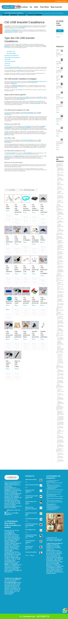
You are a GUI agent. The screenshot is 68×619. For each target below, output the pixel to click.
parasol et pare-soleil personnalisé (60, 296)
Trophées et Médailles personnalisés (59, 450)
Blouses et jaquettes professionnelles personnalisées (61, 412)
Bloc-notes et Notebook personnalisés (60, 174)
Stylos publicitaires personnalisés (59, 386)
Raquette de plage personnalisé (60, 300)
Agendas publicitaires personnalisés (60, 169)
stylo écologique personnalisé (60, 398)
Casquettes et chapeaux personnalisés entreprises (60, 418)
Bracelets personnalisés (59, 233)
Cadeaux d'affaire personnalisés (60, 241)
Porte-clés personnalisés (59, 351)
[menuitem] (8, 7)
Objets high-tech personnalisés (55, 498)
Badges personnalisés (59, 209)
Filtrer (59, 31)
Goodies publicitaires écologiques (60, 270)
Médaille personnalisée (60, 457)
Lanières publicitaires (60, 221)
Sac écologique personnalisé (60, 370)
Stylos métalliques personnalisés (60, 402)
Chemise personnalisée (60, 427)
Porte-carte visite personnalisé (60, 230)
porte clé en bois (60, 354)
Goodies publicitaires (60, 266)
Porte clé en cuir (59, 357)
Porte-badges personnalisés (60, 225)
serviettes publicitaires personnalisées (61, 441)
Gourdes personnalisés (60, 326)
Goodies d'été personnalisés (54, 492)
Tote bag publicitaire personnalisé (60, 381)
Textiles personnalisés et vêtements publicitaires (59, 407)
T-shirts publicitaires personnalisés (60, 445)
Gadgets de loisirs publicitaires (60, 257)
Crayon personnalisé (60, 394)
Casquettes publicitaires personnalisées (61, 423)
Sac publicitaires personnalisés (59, 366)
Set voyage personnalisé (60, 304)
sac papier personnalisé (60, 374)
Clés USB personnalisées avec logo (61, 338)
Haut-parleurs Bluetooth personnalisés (60, 342)
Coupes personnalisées (61, 453)
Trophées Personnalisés (60, 460)
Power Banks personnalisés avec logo (60, 348)
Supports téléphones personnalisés (60, 197)
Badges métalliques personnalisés (60, 213)
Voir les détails (9, 219)
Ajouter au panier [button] (8, 215)
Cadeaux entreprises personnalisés (59, 237)
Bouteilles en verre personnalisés (60, 317)
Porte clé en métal (59, 359)
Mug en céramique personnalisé (60, 330)
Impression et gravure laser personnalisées (60, 308)
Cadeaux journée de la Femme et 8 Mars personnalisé (60, 247)
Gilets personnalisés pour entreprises (60, 431)
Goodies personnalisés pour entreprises (60, 262)
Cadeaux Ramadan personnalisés (60, 253)
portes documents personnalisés (60, 179)
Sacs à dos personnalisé (60, 377)
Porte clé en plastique (60, 362)
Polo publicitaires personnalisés (60, 436)
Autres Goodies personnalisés (59, 205)
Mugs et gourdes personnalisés (59, 313)
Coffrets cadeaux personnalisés (59, 275)
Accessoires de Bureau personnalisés (59, 165)
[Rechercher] (44, 14)
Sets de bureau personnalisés (60, 188)
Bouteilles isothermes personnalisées (61, 322)
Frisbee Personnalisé (60, 291)
